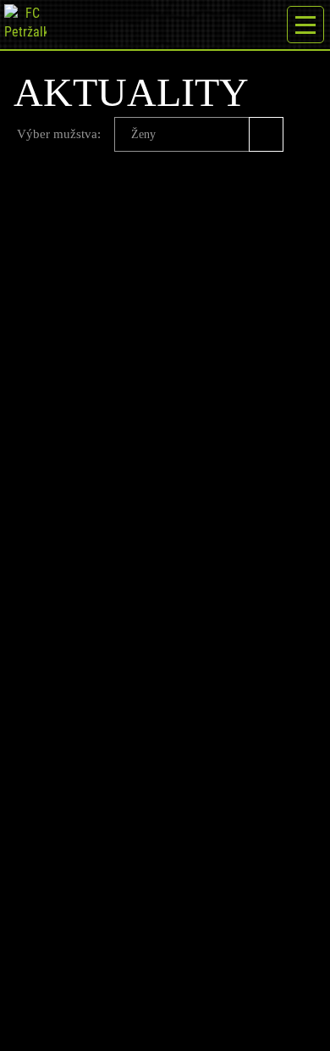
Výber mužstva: (59, 134)
